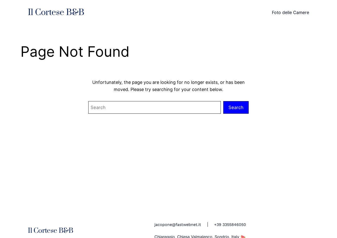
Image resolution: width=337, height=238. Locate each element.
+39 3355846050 (230, 224)
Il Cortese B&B (56, 12)
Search (235, 107)
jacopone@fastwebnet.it (177, 224)
